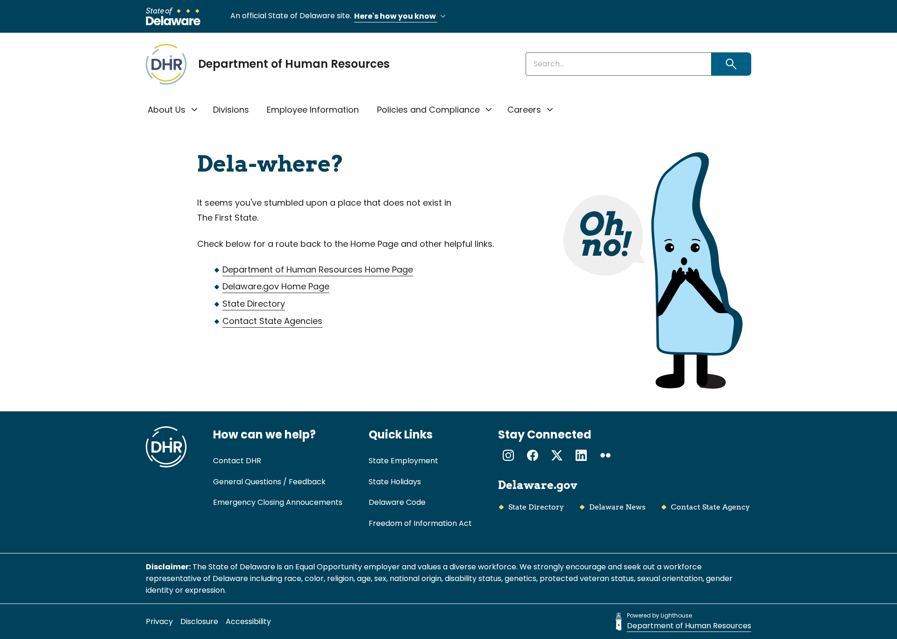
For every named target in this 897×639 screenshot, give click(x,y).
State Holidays (395, 481)
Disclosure (199, 621)
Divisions (231, 109)
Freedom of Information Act (420, 523)
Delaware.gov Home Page (275, 286)
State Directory (253, 303)
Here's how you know (395, 16)
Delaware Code (397, 502)
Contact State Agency (710, 507)
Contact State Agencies (272, 321)
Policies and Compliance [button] (428, 109)
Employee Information (313, 109)
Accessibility (248, 621)
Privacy (159, 621)
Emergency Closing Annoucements (277, 502)
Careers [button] (524, 109)
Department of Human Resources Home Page (317, 269)
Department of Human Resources (294, 64)
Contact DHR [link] (237, 460)
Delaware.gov (537, 485)
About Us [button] (166, 109)
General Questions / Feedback (269, 481)
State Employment (403, 460)
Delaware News (617, 507)
